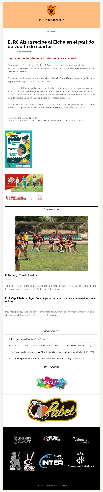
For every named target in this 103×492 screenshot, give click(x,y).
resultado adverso (76, 120)
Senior (34, 118)
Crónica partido (24, 118)
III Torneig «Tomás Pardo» (21, 275)
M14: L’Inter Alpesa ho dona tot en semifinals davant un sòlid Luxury (40, 358)
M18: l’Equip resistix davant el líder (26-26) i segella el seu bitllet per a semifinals (45, 352)
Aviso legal (62, 485)
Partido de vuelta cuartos (48, 120)
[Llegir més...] (54, 289)
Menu (53, 31)
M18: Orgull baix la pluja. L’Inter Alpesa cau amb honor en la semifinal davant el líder (47, 345)
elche (21, 120)
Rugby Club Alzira (51, 10)
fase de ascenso (30, 120)
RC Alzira (64, 120)
